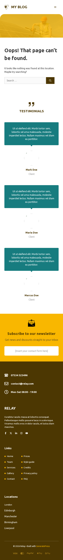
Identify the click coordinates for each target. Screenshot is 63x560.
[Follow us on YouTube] (26, 433)
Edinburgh (9, 510)
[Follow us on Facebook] (5, 433)
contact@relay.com (22, 383)
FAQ (26, 479)
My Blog (19, 7)
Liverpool (9, 528)
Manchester (10, 516)
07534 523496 (19, 375)
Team (10, 462)
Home (10, 456)
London (8, 504)
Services (11, 467)
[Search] (50, 80)
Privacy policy (30, 473)
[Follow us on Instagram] (21, 433)
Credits (27, 467)
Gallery (10, 473)
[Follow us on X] (11, 433)
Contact (11, 479)
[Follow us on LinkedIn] (16, 433)
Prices (27, 456)
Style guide (29, 462)
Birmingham (10, 522)
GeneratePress (43, 546)
